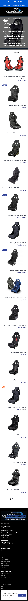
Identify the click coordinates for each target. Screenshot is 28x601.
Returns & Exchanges (13, 5)
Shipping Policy (4, 563)
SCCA (2, 586)
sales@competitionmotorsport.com (8, 537)
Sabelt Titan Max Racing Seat (18, 352)
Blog (2, 557)
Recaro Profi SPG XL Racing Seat (17, 215)
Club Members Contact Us (6, 573)
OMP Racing (23, 103)
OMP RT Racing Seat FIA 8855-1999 (16, 243)
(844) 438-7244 (18, 2)
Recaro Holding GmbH (21, 74)
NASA (2, 582)
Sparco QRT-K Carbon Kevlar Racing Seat (15, 160)
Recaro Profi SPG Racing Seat (18, 270)
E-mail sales (9, 2)
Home (9, 18)
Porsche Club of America (6, 584)
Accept (22, 595)
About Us (3, 550)
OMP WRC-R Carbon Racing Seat (17, 105)
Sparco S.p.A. (23, 131)
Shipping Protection (5, 565)
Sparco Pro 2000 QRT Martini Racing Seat (14, 298)
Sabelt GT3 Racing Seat (19, 435)
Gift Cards (22, 5)
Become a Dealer (4, 555)
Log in (4, 5)
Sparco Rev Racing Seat (19, 462)
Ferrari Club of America (6, 578)
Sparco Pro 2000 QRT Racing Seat (16, 490)
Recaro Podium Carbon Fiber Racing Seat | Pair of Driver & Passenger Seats (14, 77)
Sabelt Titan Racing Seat (19, 380)
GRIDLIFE (3, 580)
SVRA (2, 588)
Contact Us (3, 553)
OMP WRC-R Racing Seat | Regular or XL (15, 325)
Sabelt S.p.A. (23, 350)
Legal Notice (3, 567)
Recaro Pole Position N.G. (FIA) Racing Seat (14, 188)
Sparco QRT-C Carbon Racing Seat (16, 133)
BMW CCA (3, 575)
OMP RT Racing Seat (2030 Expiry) (16, 407)
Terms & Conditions (5, 559)
